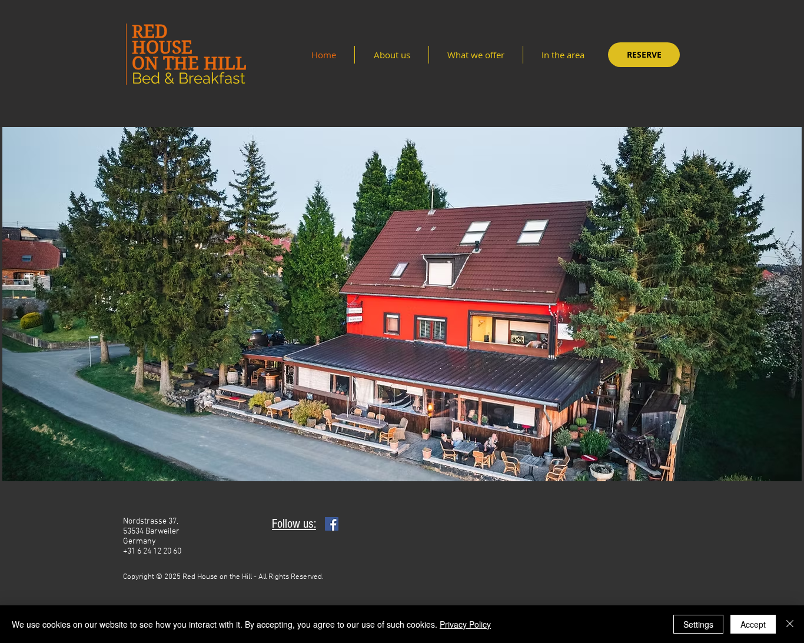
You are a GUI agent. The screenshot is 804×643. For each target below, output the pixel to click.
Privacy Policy (465, 624)
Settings (698, 624)
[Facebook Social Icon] (331, 524)
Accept (753, 624)
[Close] (790, 624)
